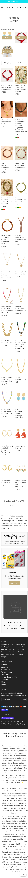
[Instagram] (6, 714)
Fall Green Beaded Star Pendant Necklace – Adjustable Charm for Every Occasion (21, 126)
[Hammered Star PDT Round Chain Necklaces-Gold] (7, 261)
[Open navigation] (2, 7)
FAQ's (3, 684)
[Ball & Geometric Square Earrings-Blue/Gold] (21, 399)
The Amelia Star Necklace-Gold (6, 122)
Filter (21, 63)
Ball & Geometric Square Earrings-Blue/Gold (19, 414)
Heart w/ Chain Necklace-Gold (21, 273)
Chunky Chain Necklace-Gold (6, 342)
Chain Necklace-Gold (20, 378)
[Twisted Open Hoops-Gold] (7, 470)
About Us (4, 679)
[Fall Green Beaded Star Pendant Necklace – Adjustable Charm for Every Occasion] (21, 109)
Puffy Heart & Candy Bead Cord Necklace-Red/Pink (7, 309)
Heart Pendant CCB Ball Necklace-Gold (6, 379)
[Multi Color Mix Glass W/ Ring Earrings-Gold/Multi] (21, 470)
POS (3, 724)
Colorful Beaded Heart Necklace (20, 200)
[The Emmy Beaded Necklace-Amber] (7, 153)
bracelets (17, 526)
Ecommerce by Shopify (16, 724)
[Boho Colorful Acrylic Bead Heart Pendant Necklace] (21, 75)
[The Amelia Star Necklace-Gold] (7, 109)
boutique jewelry (17, 516)
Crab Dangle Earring (20, 447)
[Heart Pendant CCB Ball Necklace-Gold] (7, 366)
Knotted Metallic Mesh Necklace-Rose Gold (20, 238)
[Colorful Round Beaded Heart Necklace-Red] (7, 75)
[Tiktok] (8, 714)
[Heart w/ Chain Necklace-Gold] (21, 261)
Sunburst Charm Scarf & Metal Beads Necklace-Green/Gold (20, 345)
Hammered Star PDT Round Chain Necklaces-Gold (7, 275)
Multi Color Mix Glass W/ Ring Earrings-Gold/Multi (21, 484)
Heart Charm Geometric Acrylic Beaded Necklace (6, 201)
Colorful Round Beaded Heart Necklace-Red (6, 87)
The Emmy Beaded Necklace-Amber (5, 166)
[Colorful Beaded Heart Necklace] (21, 187)
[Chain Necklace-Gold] (21, 366)
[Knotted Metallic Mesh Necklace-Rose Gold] (21, 225)
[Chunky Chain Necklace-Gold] (7, 330)
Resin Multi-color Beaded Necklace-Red (20, 165)
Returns (4, 665)
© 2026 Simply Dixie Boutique (12, 721)
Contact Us (5, 670)
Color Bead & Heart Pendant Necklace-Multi (6, 412)
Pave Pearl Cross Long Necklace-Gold (20, 308)
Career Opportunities (9, 677)
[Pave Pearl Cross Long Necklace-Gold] (21, 296)
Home (2, 29)
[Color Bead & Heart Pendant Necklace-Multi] (7, 399)
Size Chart (5, 674)
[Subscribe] (25, 699)
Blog (3, 682)
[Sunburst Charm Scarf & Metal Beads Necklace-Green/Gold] (21, 330)
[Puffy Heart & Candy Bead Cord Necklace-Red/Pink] (7, 296)
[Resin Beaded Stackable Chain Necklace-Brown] (7, 225)
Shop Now (14, 583)
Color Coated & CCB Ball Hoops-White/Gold (7, 449)
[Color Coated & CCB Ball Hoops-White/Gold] (7, 435)
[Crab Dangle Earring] (21, 435)
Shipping (4, 667)
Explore (8, 63)
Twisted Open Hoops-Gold (6, 482)
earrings (6, 528)
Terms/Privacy (6, 672)
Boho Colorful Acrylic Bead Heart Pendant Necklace (20, 88)
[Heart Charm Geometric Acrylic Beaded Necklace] (7, 187)
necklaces (9, 526)
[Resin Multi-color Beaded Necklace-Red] (21, 153)
